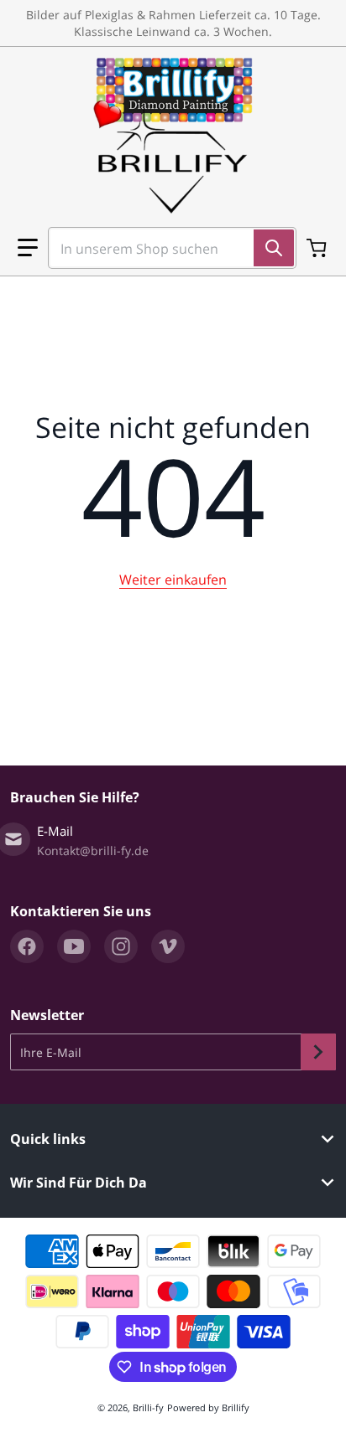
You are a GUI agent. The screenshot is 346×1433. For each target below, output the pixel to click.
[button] (27, 248)
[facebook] (27, 946)
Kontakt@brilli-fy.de (93, 850)
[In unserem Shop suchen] (274, 247)
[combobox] (165, 247)
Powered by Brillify (208, 1407)
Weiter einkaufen (173, 579)
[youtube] (74, 946)
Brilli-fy (148, 1407)
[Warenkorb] (318, 247)
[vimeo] (168, 946)
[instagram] (121, 946)
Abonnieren (318, 1052)
